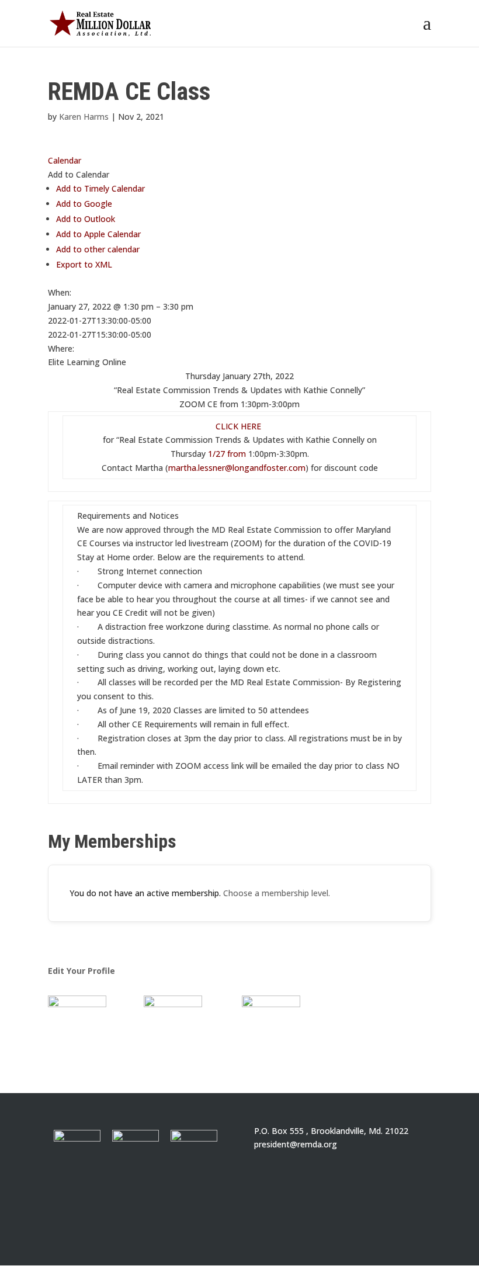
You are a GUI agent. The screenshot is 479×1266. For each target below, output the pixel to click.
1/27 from (227, 453)
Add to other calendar (98, 249)
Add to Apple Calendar (98, 234)
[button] (78, 174)
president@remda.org (295, 1144)
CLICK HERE (239, 426)
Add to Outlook (85, 218)
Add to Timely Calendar (100, 188)
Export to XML (84, 264)
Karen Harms (84, 116)
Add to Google (84, 203)
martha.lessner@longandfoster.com (237, 467)
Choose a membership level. (276, 893)
